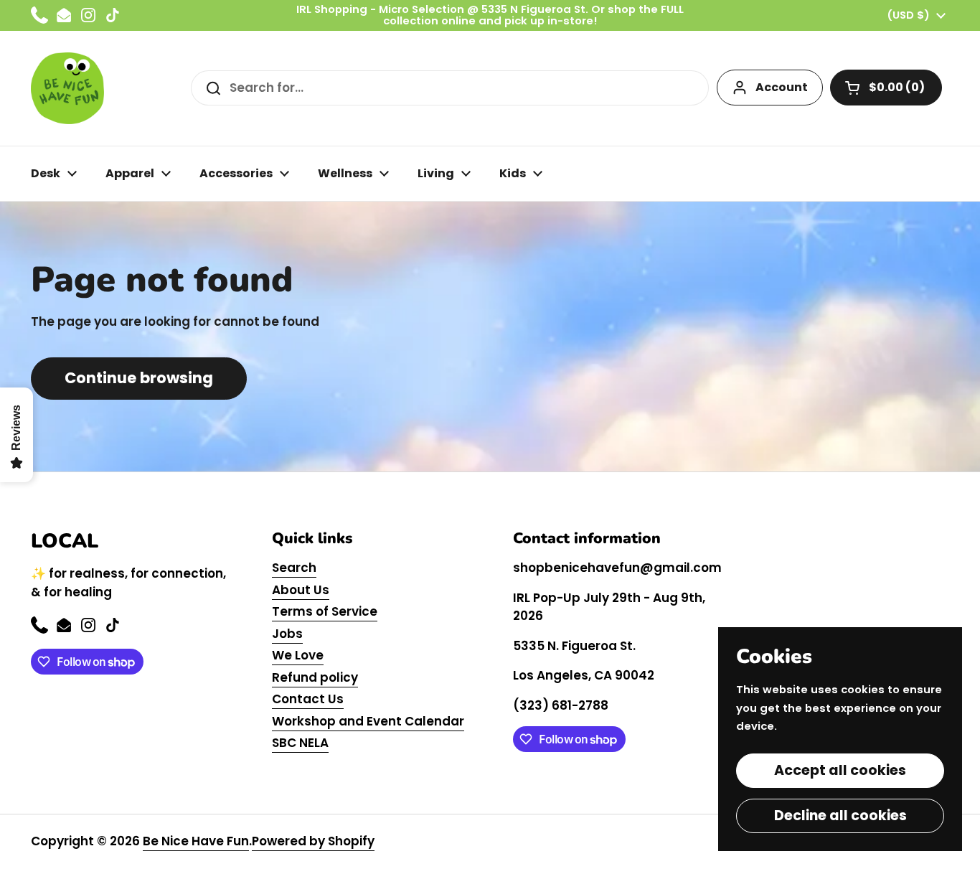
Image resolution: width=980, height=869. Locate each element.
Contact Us (308, 699)
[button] (886, 87)
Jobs (287, 633)
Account (781, 87)
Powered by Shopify (313, 841)
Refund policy (315, 677)
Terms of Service (324, 611)
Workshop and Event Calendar (368, 721)
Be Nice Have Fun (196, 841)
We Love (298, 655)
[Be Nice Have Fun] (67, 88)
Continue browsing (139, 377)
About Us (300, 589)
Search (294, 567)
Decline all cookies (840, 815)
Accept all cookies (840, 770)
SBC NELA (300, 742)
